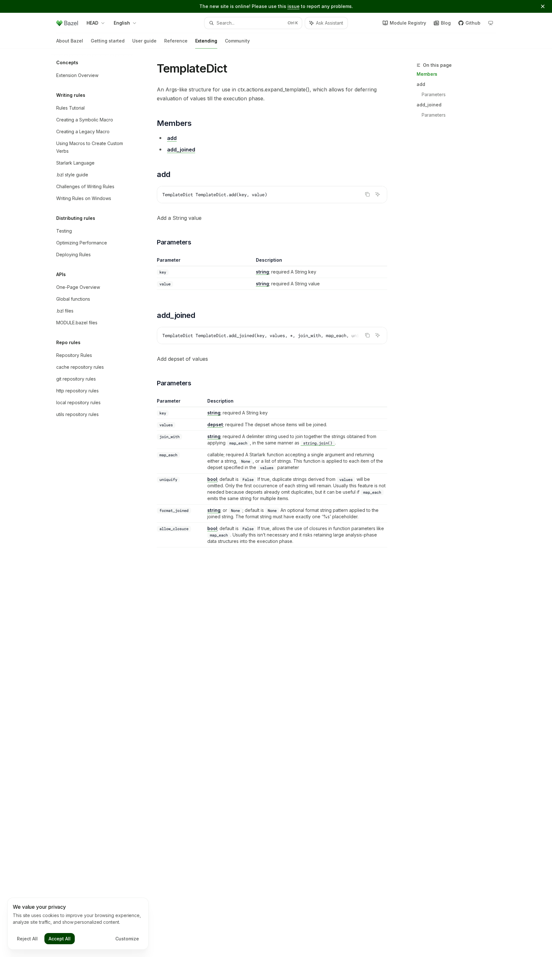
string (262, 271)
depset (215, 424)
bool (212, 479)
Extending (206, 40)
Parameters (434, 94)
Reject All (27, 938)
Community (237, 40)
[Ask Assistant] (377, 194)
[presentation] (272, 335)
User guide (144, 40)
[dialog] (78, 924)
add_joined (429, 104)
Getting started (108, 40)
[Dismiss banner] (543, 6)
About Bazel (69, 40)
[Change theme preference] (491, 23)
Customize (127, 938)
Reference (176, 40)
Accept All (60, 938)
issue (294, 6)
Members (427, 74)
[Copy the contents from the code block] (367, 194)
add (421, 84)
